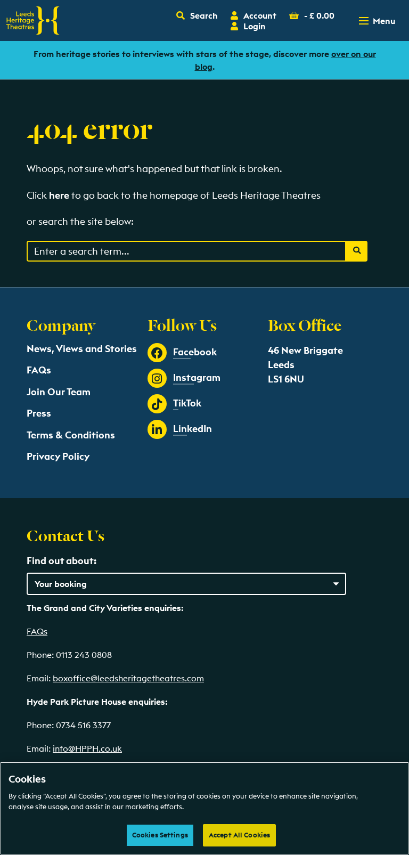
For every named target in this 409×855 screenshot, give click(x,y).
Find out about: (61, 561)
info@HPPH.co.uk (87, 748)
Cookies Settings (160, 834)
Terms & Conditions (71, 435)
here (59, 195)
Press (39, 413)
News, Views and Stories (82, 349)
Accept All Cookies (239, 834)
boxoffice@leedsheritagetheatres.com (128, 678)
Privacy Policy (58, 456)
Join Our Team (59, 392)
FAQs (39, 370)
